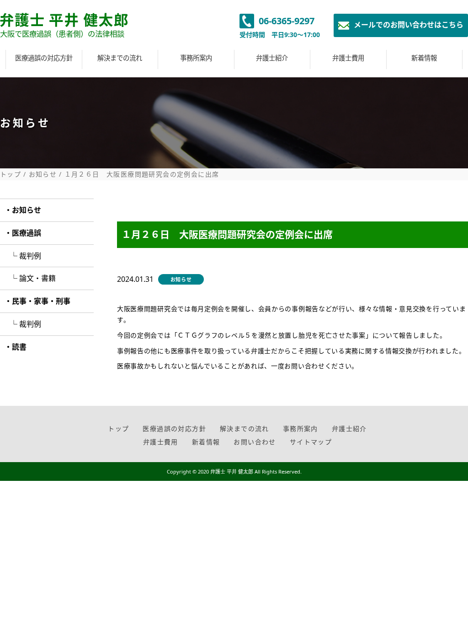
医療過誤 (26, 233)
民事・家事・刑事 (41, 301)
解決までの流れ (119, 58)
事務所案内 (196, 58)
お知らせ (43, 174)
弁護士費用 (348, 58)
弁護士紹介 (272, 58)
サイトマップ (311, 441)
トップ (10, 174)
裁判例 (30, 256)
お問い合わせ (255, 441)
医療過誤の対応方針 (44, 58)
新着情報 (424, 58)
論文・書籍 (37, 278)
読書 (19, 347)
